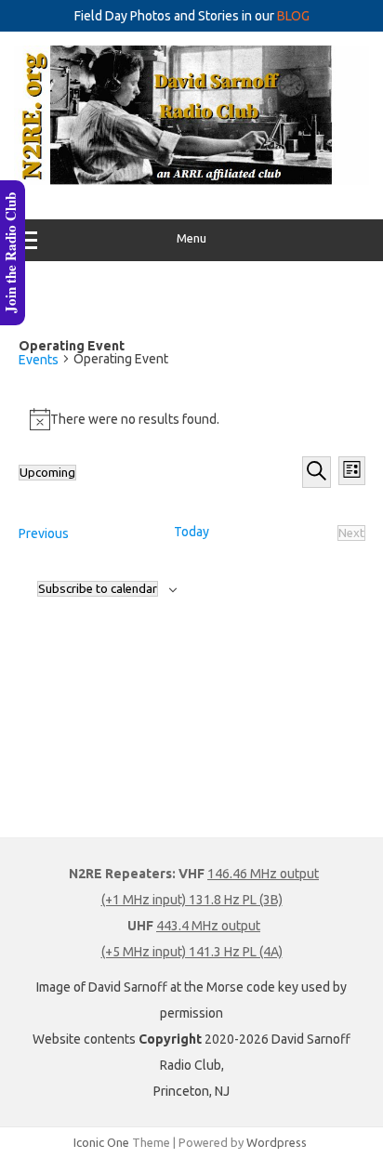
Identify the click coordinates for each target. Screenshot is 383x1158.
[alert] (192, 419)
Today (191, 532)
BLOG (293, 15)
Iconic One (101, 1142)
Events (39, 359)
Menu (191, 238)
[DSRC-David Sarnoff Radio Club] (191, 180)
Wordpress (276, 1142)
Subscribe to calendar (97, 589)
